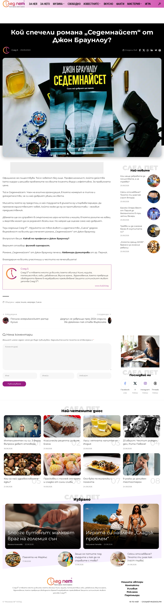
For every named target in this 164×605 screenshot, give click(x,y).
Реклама (132, 592)
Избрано (82, 499)
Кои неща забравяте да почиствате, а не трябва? (132, 179)
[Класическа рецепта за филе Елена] (62, 426)
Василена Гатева (93, 544)
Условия (132, 588)
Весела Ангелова (15, 544)
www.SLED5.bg (102, 286)
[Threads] (155, 386)
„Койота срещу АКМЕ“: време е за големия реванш (132, 245)
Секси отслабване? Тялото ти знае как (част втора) (130, 195)
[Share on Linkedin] (151, 50)
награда (31, 302)
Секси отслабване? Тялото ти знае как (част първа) (139, 557)
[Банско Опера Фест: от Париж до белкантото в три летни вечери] (153, 213)
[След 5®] (14, 4)
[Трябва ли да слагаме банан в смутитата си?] (153, 230)
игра (17, 302)
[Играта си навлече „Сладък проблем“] (121, 526)
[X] (135, 386)
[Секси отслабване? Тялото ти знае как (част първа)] (118, 559)
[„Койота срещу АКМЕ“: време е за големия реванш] (153, 246)
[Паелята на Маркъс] (12, 559)
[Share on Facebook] (140, 50)
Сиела (38, 302)
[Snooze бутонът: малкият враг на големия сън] (43, 526)
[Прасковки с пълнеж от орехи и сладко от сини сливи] (62, 464)
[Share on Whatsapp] (148, 50)
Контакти (132, 585)
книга (23, 302)
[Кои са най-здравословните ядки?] (22, 464)
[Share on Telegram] (155, 50)
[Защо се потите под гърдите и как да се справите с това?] (65, 559)
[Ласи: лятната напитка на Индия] (101, 426)
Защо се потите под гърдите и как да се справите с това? (88, 557)
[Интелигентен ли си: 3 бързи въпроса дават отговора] (22, 426)
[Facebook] (125, 386)
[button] (159, 4)
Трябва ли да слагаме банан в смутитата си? (131, 229)
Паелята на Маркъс (34, 557)
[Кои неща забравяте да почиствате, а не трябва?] (153, 180)
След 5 (15, 50)
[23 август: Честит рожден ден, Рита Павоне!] (141, 426)
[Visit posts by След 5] (6, 50)
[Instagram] (145, 386)
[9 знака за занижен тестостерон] (141, 464)
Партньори (132, 595)
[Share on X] (144, 50)
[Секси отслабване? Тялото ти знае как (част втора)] (153, 196)
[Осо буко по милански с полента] (101, 464)
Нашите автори (132, 582)
